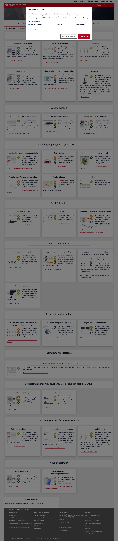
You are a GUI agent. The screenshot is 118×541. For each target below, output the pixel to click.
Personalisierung (81, 24)
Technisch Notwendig (36, 24)
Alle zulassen (84, 36)
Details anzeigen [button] (32, 29)
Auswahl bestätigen (68, 36)
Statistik (59, 24)
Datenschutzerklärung (81, 18)
